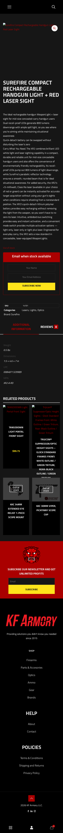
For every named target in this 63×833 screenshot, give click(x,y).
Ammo (31, 682)
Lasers (25, 310)
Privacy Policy (31, 773)
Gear (31, 690)
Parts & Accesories (31, 667)
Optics (40, 310)
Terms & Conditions (31, 758)
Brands (31, 697)
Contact (31, 731)
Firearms (31, 660)
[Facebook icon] (28, 811)
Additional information (21, 326)
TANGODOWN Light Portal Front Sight (16, 432)
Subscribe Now (31, 285)
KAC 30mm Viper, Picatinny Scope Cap (46, 510)
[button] (55, 28)
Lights (33, 310)
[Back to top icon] (31, 798)
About (31, 724)
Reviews (49, 326)
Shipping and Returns (31, 765)
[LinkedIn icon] (31, 811)
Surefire (15, 314)
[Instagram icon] (35, 811)
